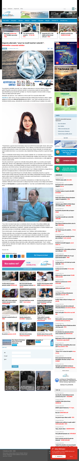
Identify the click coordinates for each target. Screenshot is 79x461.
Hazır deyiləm (61, 126)
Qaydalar (34, 20)
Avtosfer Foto (63, 20)
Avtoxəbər (13, 21)
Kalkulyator (10, 8)
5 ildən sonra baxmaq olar (64, 128)
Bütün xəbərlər (65, 370)
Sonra (71, 456)
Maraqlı (47, 21)
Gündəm (21, 21)
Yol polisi (40, 20)
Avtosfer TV (55, 20)
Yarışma (4, 8)
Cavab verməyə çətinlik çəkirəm (65, 134)
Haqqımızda (16, 8)
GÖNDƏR (15, 366)
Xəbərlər (27, 20)
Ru (75, 8)
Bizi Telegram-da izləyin (41, 255)
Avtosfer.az (5, 97)
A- (48, 48)
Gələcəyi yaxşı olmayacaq (64, 131)
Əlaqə (21, 8)
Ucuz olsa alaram (62, 123)
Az (73, 8)
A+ (52, 48)
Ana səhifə (6, 20)
